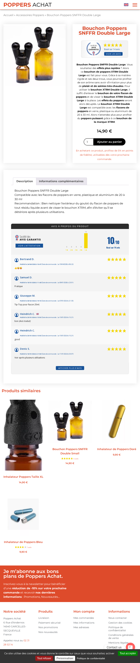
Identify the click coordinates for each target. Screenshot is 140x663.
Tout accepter (128, 653)
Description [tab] (24, 181)
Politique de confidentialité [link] (91, 658)
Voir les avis (113, 54)
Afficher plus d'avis (70, 368)
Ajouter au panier (109, 141)
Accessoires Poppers (30, 15)
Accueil (8, 15)
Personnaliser (65, 658)
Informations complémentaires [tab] (61, 181)
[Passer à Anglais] (126, 4)
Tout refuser (44, 658)
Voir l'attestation (29, 245)
